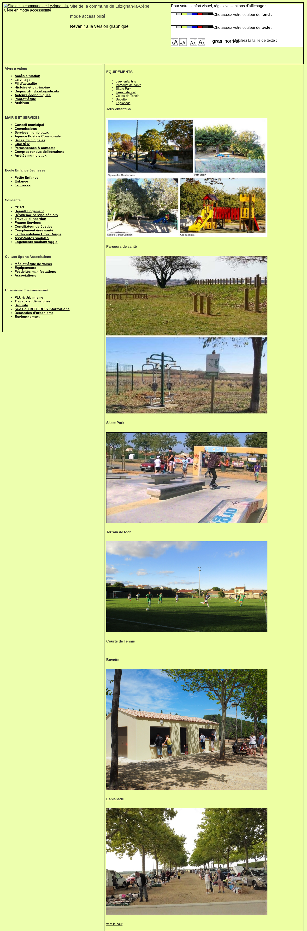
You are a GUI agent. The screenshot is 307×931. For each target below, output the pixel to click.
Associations (25, 275)
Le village (22, 80)
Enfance (21, 181)
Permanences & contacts (35, 148)
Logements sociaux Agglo (36, 242)
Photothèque (25, 99)
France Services (28, 222)
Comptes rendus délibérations (39, 151)
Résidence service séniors (36, 215)
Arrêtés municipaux (31, 155)
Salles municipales (30, 140)
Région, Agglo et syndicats (37, 91)
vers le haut (114, 924)
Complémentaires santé (34, 230)
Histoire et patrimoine (32, 87)
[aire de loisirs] (186, 861)
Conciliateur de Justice (34, 226)
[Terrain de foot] (186, 586)
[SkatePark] (186, 477)
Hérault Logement (29, 211)
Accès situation (27, 76)
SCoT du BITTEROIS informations (42, 309)
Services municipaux (32, 132)
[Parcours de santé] (186, 334)
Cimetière (22, 144)
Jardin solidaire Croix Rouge (38, 234)
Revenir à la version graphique (99, 26)
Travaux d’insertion (30, 219)
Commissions (26, 128)
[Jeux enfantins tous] (186, 177)
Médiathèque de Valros (33, 264)
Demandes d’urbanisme (34, 313)
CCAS (19, 207)
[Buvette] (186, 729)
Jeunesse (22, 185)
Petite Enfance (26, 177)
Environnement (27, 316)
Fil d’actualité (26, 83)
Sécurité (21, 305)
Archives (22, 103)
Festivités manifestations (35, 271)
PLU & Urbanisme (29, 297)
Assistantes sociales (32, 238)
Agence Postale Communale (38, 136)
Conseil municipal (29, 125)
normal (228, 39)
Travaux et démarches (33, 301)
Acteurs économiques (33, 95)
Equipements (25, 268)
